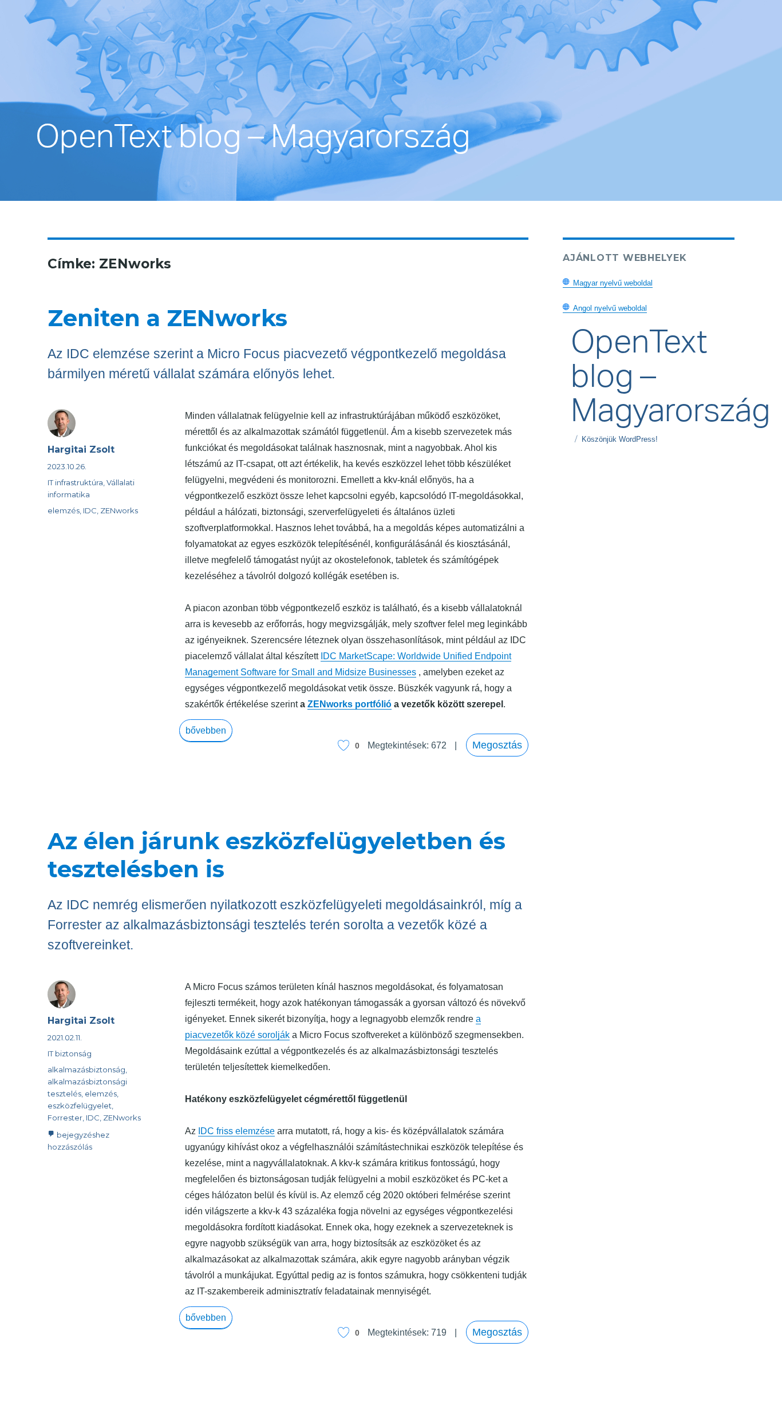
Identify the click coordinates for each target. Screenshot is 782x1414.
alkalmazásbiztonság (86, 1069)
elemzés (64, 510)
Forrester (65, 1117)
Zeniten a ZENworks (167, 318)
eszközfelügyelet (80, 1105)
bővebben (208, 730)
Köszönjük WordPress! (620, 439)
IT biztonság (70, 1053)
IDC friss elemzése (236, 1131)
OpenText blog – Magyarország (252, 142)
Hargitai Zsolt (81, 449)
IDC (90, 510)
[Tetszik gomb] (343, 745)
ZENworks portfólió (349, 704)
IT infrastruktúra (75, 482)
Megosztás (497, 745)
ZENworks (119, 510)
